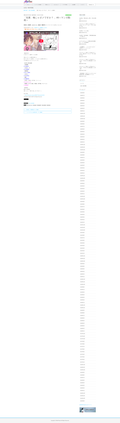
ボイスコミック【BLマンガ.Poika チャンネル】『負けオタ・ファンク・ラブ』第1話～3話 (88, 53)
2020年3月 (82, 271)
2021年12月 (82, 224)
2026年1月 (82, 110)
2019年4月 (82, 297)
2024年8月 (82, 154)
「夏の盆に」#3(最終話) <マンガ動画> (32, 109)
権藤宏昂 (39, 105)
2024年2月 (82, 170)
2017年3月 (82, 356)
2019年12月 (82, 279)
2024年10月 (82, 149)
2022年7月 (82, 206)
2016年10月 (82, 369)
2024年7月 (82, 157)
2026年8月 (82, 92)
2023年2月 (82, 191)
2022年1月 (82, 222)
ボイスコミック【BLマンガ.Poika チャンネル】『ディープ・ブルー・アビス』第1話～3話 (88, 25)
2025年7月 (82, 126)
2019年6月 (82, 292)
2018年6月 (82, 318)
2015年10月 (82, 398)
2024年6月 (82, 160)
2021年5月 (82, 242)
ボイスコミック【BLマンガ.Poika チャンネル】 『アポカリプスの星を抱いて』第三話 (88, 60)
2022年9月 (82, 201)
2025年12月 (82, 113)
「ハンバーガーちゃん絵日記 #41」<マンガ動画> (34, 112)
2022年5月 (82, 211)
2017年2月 (82, 359)
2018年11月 (82, 307)
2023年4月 (82, 185)
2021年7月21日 (28, 15)
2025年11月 (82, 116)
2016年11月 (82, 367)
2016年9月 (82, 372)
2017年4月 (82, 354)
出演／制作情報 (68, 15)
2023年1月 (82, 193)
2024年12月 (82, 144)
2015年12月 (82, 393)
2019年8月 (82, 287)
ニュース (82, 83)
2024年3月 (82, 167)
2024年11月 (82, 147)
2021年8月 (82, 235)
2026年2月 (82, 108)
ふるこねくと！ (56, 4)
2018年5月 (82, 320)
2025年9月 (82, 121)
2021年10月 (82, 230)
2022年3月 (82, 217)
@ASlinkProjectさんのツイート (86, 404)
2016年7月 (82, 377)
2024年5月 (82, 162)
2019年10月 (82, 284)
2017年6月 (82, 349)
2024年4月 (82, 165)
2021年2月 (82, 250)
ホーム (28, 4)
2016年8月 (82, 375)
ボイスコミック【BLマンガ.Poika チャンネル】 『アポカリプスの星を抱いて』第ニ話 (88, 67)
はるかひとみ (30, 105)
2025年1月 (82, 142)
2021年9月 (82, 232)
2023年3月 (82, 188)
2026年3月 (82, 105)
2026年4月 (82, 103)
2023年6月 (82, 183)
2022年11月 (82, 196)
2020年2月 (82, 274)
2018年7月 (82, 315)
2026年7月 (82, 95)
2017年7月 (82, 346)
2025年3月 (82, 136)
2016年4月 (82, 385)
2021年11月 (82, 227)
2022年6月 (82, 209)
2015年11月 (82, 395)
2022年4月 (82, 214)
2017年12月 (82, 333)
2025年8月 (82, 123)
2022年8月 (82, 204)
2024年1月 (82, 173)
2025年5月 (82, 131)
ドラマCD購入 (65, 4)
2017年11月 (82, 336)
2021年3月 (82, 248)
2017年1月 (82, 362)
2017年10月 (82, 338)
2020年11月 (82, 258)
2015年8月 (82, 400)
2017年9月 (82, 341)
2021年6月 (82, 240)
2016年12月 (82, 364)
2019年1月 (82, 302)
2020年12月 (82, 255)
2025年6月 (82, 129)
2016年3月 (82, 387)
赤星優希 (44, 105)
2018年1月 (82, 330)
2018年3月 (82, 325)
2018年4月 (82, 323)
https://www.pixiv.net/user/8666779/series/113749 (34, 95)
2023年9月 (82, 180)
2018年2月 (82, 328)
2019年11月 (82, 281)
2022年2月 (82, 219)
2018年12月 (82, 305)
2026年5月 (82, 100)
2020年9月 (82, 263)
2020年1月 (82, 276)
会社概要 (73, 4)
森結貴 (35, 105)
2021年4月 (82, 245)
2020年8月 (82, 266)
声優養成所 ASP (91, 4)
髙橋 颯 (49, 105)
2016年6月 (82, 380)
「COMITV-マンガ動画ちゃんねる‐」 (40, 27)
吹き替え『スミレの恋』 (84, 30)
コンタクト (82, 4)
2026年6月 (82, 97)
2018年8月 (82, 312)
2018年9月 (82, 310)
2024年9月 (82, 152)
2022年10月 (82, 198)
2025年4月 (82, 134)
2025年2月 (82, 139)
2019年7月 (82, 289)
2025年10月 (82, 118)
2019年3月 (82, 299)
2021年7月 (82, 237)
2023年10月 (82, 178)
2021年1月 (82, 253)
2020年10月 (82, 261)
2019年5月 (82, 294)
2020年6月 (82, 268)
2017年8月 (82, 343)
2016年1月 (82, 390)
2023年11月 (82, 175)
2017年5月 (82, 351)
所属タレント (47, 4)
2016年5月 (82, 382)
